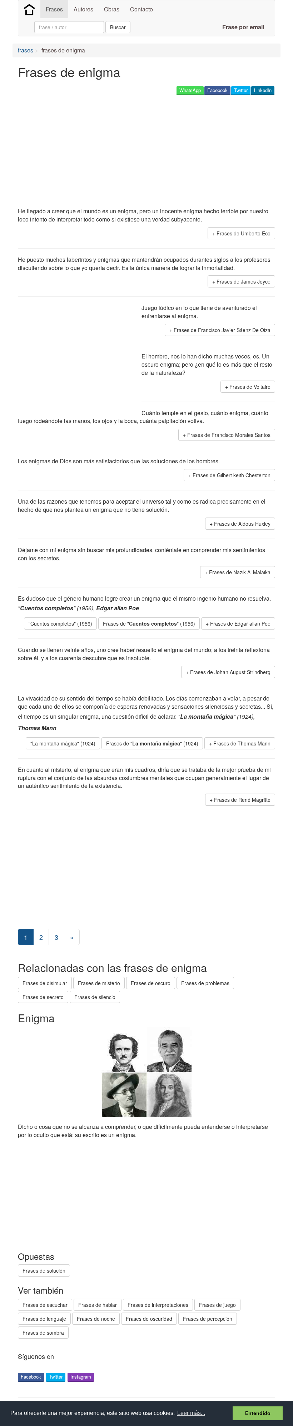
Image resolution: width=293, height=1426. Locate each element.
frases (25, 50)
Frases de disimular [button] (45, 983)
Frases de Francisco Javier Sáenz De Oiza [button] (222, 329)
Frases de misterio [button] (99, 983)
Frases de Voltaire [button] (249, 386)
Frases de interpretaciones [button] (158, 1304)
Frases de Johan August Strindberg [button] (230, 672)
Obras (111, 9)
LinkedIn (263, 90)
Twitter (241, 90)
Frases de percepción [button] (207, 1318)
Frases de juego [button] (217, 1304)
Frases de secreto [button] (43, 996)
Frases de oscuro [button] (150, 983)
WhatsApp (190, 90)
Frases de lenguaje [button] (44, 1318)
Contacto (141, 9)
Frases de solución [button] (44, 1270)
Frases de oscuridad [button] (149, 1318)
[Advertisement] (148, 152)
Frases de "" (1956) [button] (149, 623)
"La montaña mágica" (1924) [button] (62, 743)
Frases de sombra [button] (43, 1332)
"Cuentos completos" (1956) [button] (60, 623)
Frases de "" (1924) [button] (152, 743)
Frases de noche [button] (96, 1318)
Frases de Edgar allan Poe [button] (240, 623)
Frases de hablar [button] (97, 1304)
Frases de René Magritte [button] (242, 799)
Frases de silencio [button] (94, 996)
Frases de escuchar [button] (45, 1304)
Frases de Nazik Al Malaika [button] (239, 572)
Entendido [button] (257, 1413)
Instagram (80, 1376)
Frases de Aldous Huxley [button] (242, 523)
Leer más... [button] (191, 1413)
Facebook (217, 90)
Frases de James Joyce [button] (243, 281)
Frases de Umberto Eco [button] (243, 233)
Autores (83, 9)
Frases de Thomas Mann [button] (241, 743)
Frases (54, 9)
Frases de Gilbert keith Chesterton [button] (231, 475)
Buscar (118, 27)
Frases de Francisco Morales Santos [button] (228, 434)
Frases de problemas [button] (205, 983)
